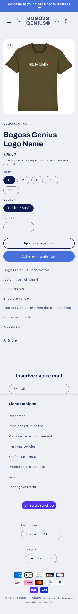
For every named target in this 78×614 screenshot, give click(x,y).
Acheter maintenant (39, 256)
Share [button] (12, 340)
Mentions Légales (22, 446)
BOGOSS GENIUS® (28, 598)
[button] (9, 21)
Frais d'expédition (32, 160)
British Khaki (18, 208)
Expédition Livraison (24, 456)
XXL (11, 190)
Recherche (17, 416)
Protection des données (27, 467)
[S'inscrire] (64, 389)
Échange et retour (22, 487)
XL (52, 180)
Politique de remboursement (30, 436)
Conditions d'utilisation (26, 426)
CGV (12, 477)
